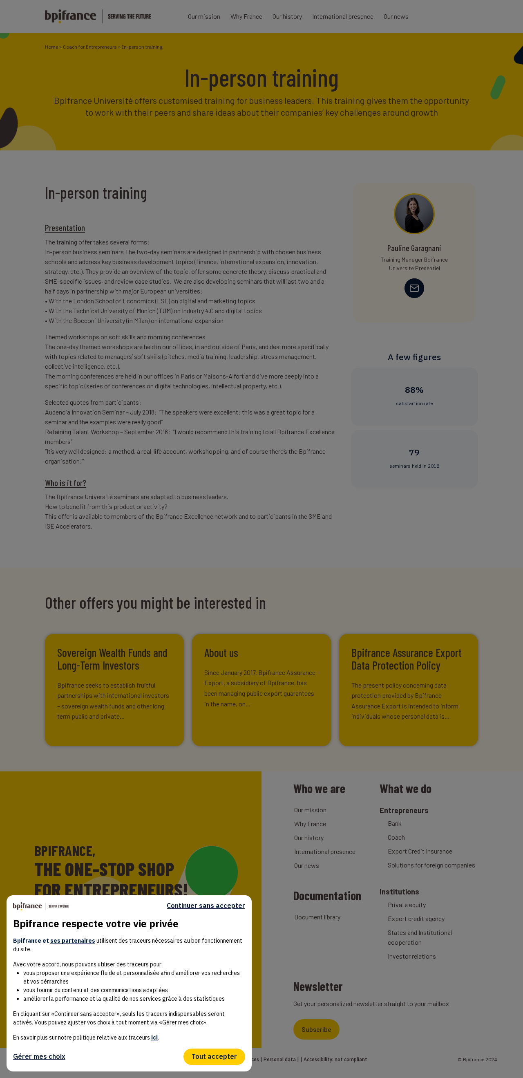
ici (154, 1037)
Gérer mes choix (39, 1056)
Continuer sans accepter (206, 906)
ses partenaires (72, 940)
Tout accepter (214, 1056)
